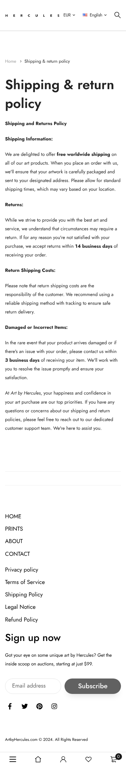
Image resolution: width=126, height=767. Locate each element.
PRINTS (14, 529)
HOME (13, 517)
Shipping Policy (24, 595)
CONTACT (17, 554)
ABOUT (14, 541)
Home (11, 61)
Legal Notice (20, 607)
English (96, 15)
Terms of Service (25, 582)
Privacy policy (21, 570)
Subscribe (93, 686)
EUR (67, 15)
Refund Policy (21, 619)
